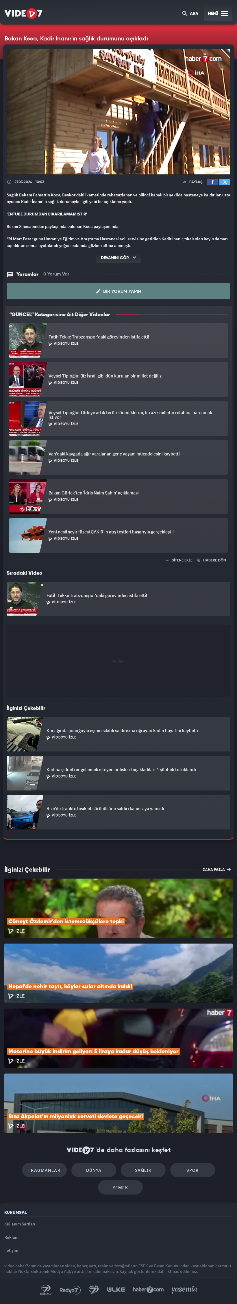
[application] (118, 652)
